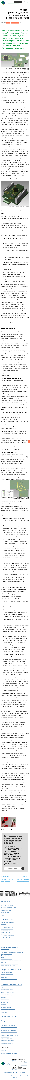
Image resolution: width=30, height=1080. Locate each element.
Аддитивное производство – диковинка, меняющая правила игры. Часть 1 (23, 879)
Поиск (12, 1075)
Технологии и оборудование (11, 985)
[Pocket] (11, 830)
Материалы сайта (5, 1075)
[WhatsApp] (7, 830)
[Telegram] (5, 830)
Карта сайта (19, 1075)
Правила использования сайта (18, 1074)
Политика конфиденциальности (11, 1072)
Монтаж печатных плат (9, 943)
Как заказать (5, 901)
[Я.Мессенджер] (2, 830)
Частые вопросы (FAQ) (9, 1016)
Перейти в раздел (12, 868)
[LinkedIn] (9, 830)
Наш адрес (8, 1064)
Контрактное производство (11, 969)
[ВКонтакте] (3, 830)
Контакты (18, 2)
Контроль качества (8, 1021)
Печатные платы (7, 919)
